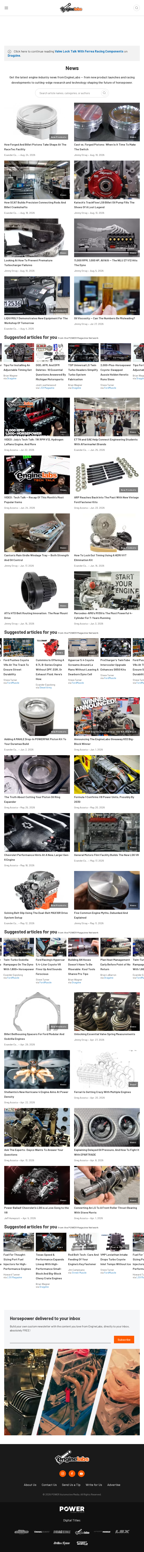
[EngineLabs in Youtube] (81, 1473)
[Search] (104, 93)
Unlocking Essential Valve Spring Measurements (104, 1034)
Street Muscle (79, 1272)
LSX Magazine (47, 387)
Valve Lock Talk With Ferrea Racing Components (89, 51)
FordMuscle (110, 387)
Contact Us (49, 1485)
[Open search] (136, 8)
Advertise (113, 1485)
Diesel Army (46, 687)
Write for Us (94, 1485)
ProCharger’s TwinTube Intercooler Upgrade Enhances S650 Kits (115, 664)
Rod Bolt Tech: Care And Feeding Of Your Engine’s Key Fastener (83, 1259)
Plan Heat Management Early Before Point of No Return (115, 964)
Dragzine (14, 55)
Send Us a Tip (71, 1485)
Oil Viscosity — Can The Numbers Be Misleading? (104, 318)
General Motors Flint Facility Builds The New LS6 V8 (106, 854)
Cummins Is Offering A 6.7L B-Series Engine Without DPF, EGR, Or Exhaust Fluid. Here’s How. (50, 669)
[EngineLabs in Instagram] (62, 1473)
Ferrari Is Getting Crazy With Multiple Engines (102, 1092)
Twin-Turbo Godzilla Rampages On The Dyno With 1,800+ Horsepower (19, 964)
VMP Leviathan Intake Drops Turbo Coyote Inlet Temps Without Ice (115, 1259)
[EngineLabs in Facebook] (72, 1473)
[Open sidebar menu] (6, 8)
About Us (30, 1485)
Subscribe (124, 1339)
